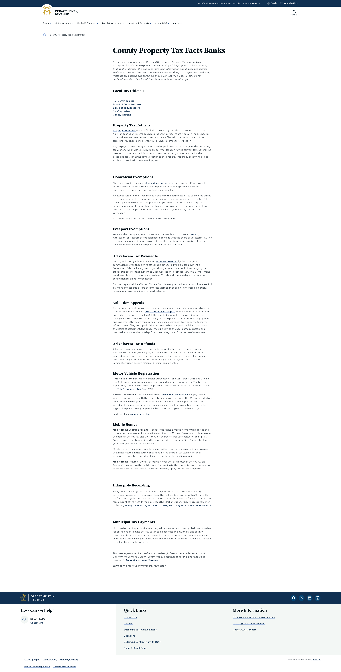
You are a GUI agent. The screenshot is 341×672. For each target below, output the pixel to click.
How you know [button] (249, 3)
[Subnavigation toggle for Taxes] (52, 23)
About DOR (130, 617)
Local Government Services (142, 560)
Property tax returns (124, 130)
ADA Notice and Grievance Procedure (254, 617)
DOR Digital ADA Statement (249, 623)
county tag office (140, 414)
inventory (194, 234)
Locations (129, 636)
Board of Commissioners (127, 104)
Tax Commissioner (123, 101)
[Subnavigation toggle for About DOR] (170, 23)
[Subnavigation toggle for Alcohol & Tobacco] (99, 23)
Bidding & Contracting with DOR (142, 642)
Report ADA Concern (244, 629)
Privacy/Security (69, 659)
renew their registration (175, 394)
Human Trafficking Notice (37, 666)
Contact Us (36, 623)
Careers (128, 623)
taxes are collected (167, 261)
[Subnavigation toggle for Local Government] (125, 23)
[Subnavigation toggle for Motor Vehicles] (74, 23)
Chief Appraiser (121, 111)
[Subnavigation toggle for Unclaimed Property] (152, 23)
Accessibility (50, 659)
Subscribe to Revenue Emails (140, 629)
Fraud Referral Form (135, 648)
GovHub (315, 659)
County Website (122, 115)
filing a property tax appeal (160, 311)
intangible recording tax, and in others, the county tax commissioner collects (168, 505)
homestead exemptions (159, 183)
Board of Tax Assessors (126, 108)
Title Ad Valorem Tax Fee (131, 389)
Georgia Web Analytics (64, 666)
